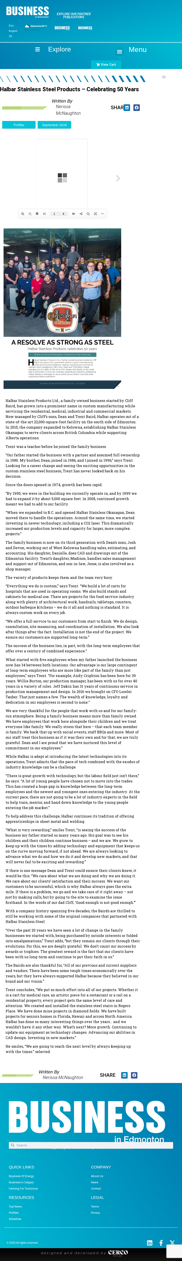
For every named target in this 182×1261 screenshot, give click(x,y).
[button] (119, 51)
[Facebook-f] (161, 1243)
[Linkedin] (150, 1243)
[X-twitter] (172, 1243)
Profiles (19, 125)
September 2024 (54, 125)
